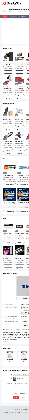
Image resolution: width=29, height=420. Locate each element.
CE (9, 361)
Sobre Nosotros (23, 16)
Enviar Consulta (8, 72)
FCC (24, 361)
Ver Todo (5, 341)
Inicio (4, 16)
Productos (13, 16)
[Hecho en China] (12, 3)
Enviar (15, 397)
